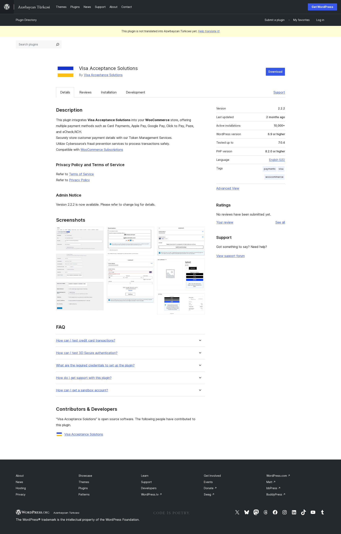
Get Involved (212, 475)
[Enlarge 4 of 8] (149, 232)
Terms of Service (81, 174)
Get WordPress (322, 6)
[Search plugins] (58, 44)
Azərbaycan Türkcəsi (66, 512)
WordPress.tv (151, 494)
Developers (148, 488)
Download (275, 71)
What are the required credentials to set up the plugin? (95, 365)
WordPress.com (278, 475)
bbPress (273, 488)
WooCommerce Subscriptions (102, 150)
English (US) (277, 159)
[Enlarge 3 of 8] (98, 287)
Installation (109, 92)
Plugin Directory (26, 20)
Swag (209, 494)
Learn (144, 475)
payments (269, 168)
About (20, 475)
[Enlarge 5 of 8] (149, 264)
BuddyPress (276, 494)
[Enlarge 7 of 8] (199, 264)
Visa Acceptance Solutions (103, 75)
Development (135, 92)
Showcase (85, 475)
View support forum (230, 256)
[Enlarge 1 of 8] (98, 232)
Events (208, 482)
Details (65, 92)
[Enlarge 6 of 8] (199, 232)
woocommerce (274, 176)
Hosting (21, 488)
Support (279, 92)
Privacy (20, 494)
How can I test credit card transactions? (85, 340)
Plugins (83, 488)
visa (281, 168)
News (19, 482)
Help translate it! (209, 31)
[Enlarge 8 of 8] (199, 299)
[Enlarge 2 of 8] (98, 259)
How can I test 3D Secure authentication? (86, 353)
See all (280, 222)
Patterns (84, 494)
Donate (210, 488)
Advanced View (227, 188)
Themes (84, 482)
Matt (271, 482)
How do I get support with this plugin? (83, 378)
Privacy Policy (79, 180)
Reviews (85, 92)
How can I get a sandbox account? (82, 390)
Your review (224, 222)
